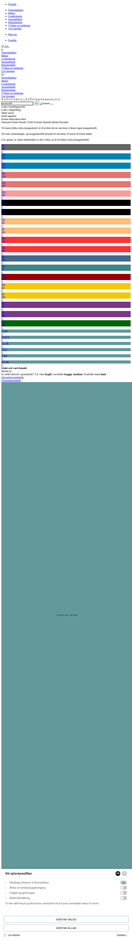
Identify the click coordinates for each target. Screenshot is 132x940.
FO (118, 873)
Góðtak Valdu (66, 919)
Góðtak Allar (66, 928)
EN (124, 873)
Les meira (14, 935)
